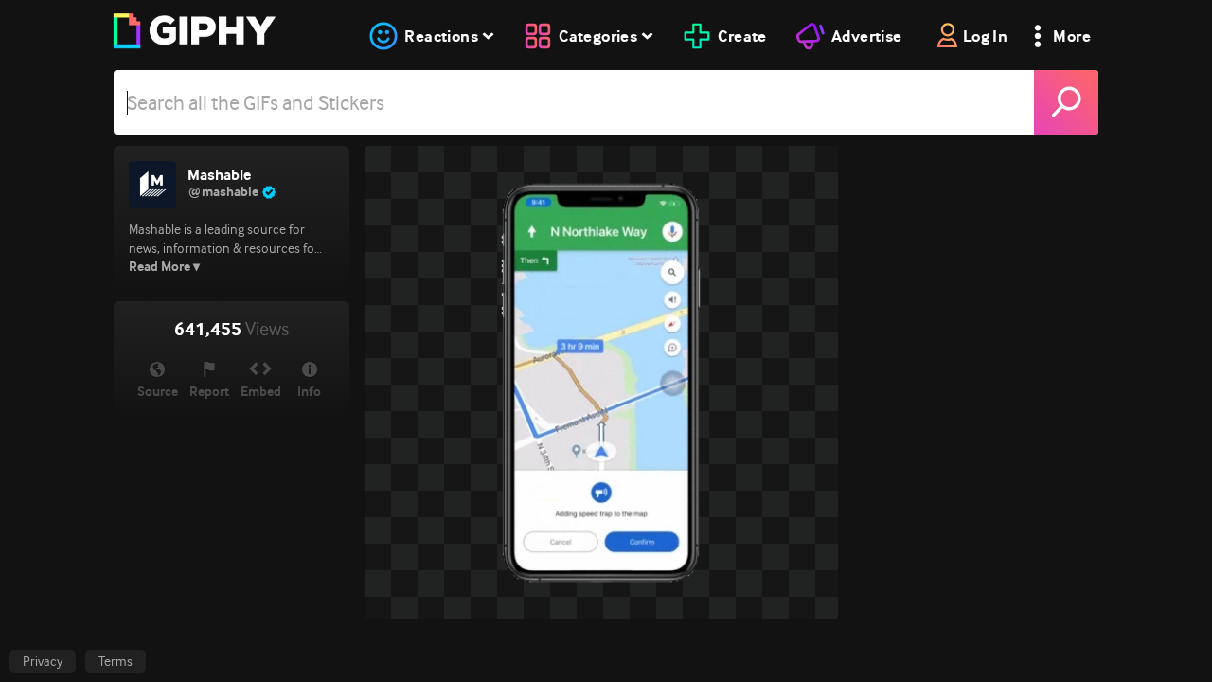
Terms (115, 661)
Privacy (42, 661)
